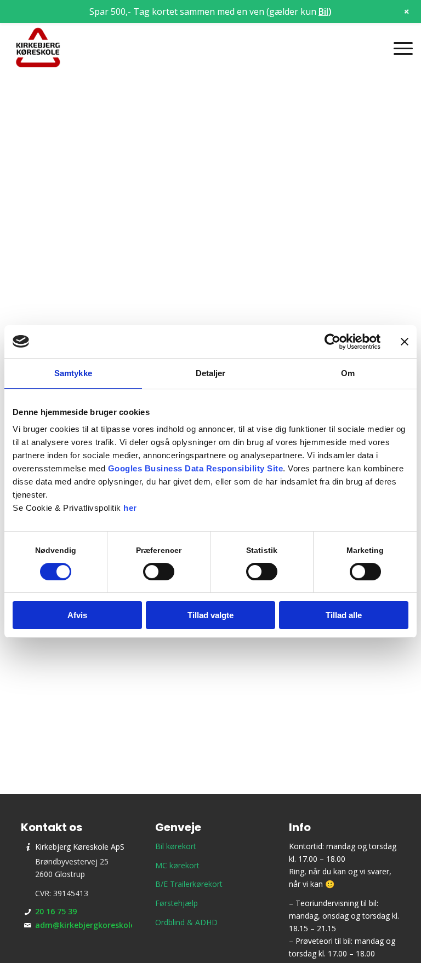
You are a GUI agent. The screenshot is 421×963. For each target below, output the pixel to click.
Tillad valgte (210, 615)
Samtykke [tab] (73, 373)
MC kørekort (177, 865)
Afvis (77, 615)
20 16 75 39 (56, 911)
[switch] (158, 571)
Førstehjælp (176, 903)
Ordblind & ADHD (186, 922)
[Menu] (398, 48)
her (130, 507)
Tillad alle (344, 615)
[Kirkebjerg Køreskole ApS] (38, 48)
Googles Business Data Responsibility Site (195, 468)
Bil (323, 11)
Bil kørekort (175, 846)
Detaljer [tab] (211, 373)
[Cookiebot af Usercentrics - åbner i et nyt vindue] (332, 341)
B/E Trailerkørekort (189, 884)
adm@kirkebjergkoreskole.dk (90, 925)
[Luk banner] (404, 341)
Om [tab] (348, 373)
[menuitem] (398, 48)
